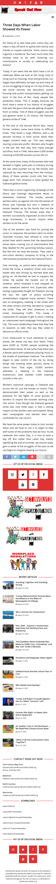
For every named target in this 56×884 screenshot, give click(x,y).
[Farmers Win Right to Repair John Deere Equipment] (8, 715)
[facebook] (30, 2)
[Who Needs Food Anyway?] (8, 688)
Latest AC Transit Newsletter (14, 828)
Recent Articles (28, 576)
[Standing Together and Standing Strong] (8, 585)
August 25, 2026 (23, 615)
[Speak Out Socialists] (28, 12)
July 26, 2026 (22, 745)
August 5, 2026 (23, 661)
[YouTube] (36, 2)
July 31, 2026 (22, 704)
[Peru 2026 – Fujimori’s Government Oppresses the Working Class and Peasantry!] (8, 628)
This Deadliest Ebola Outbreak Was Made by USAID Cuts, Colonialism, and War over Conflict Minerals (34, 644)
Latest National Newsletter (13, 834)
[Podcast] (41, 2)
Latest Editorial (9, 806)
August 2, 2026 (23, 688)
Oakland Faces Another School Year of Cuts (34, 672)
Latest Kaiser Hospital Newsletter (16, 823)
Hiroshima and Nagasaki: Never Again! (34, 657)
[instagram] (14, 2)
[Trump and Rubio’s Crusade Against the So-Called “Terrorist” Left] (8, 702)
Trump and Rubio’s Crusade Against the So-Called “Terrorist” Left (33, 699)
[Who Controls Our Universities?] (8, 615)
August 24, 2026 (23, 650)
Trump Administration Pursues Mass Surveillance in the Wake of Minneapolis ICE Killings (33, 598)
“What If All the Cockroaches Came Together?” (32, 740)
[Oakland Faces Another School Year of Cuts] (8, 674)
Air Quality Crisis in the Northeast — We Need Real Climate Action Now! (33, 727)
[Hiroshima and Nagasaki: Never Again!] (8, 661)
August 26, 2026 (23, 588)
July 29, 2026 (22, 718)
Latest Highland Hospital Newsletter (17, 817)
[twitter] (20, 2)
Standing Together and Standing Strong (31, 583)
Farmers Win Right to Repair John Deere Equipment (31, 713)
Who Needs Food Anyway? (28, 685)
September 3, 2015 (12, 36)
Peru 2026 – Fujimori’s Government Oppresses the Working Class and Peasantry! (32, 628)
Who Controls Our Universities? (30, 612)
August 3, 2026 (23, 677)
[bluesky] (25, 2)
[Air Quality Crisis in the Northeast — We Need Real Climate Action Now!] (8, 729)
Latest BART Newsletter (12, 811)
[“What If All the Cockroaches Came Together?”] (8, 743)
